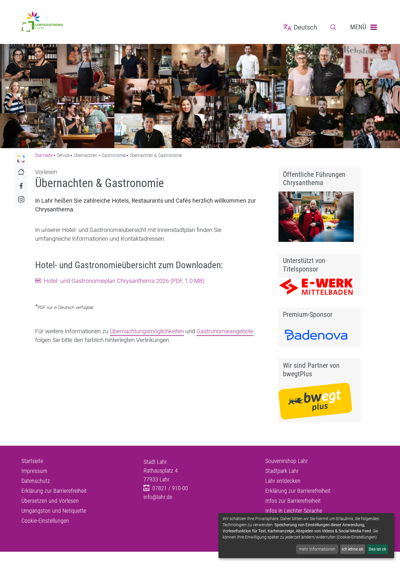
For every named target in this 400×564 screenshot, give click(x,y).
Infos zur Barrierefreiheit (293, 500)
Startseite (44, 155)
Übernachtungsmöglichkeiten (147, 331)
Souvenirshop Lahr (286, 460)
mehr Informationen (317, 549)
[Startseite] (78, 22)
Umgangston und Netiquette (53, 510)
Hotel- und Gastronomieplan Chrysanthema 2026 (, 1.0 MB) (124, 280)
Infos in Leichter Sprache (293, 510)
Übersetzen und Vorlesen (50, 500)
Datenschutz (35, 480)
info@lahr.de (157, 496)
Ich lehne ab (352, 549)
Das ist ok (377, 549)
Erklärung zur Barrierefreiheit (54, 490)
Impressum (34, 470)
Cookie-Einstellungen (45, 520)
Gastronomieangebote (224, 331)
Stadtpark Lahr (282, 470)
